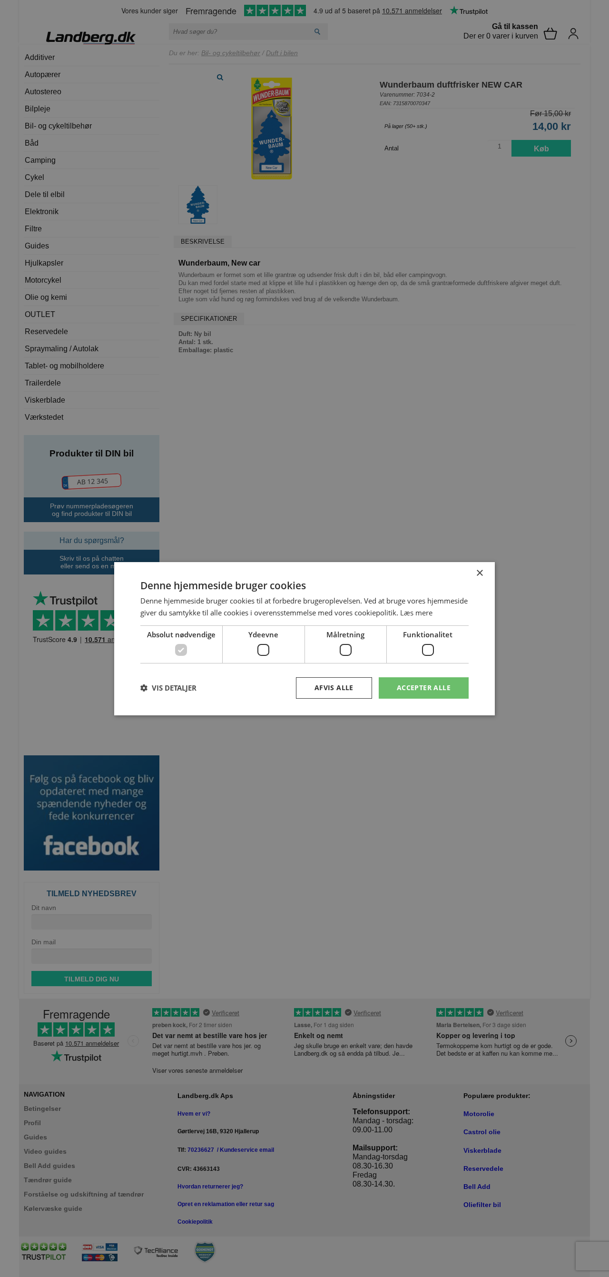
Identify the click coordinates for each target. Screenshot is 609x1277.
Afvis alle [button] (334, 687)
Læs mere (416, 612)
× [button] (479, 572)
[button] (168, 688)
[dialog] (304, 638)
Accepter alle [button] (424, 687)
